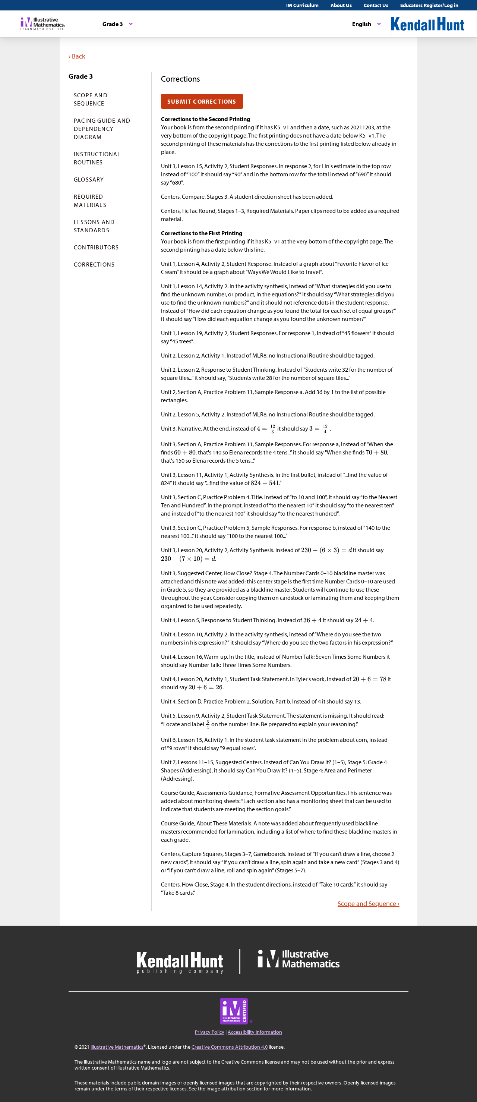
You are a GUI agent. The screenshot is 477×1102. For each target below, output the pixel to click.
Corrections (94, 264)
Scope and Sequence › (368, 903)
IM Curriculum (302, 5)
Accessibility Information (255, 1032)
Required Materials (90, 200)
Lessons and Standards (94, 226)
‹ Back (77, 56)
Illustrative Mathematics (117, 1046)
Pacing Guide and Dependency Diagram (102, 129)
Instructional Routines (97, 158)
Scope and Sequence (91, 99)
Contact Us (376, 5)
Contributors (96, 247)
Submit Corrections (202, 101)
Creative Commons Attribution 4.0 (230, 1046)
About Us (341, 5)
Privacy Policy (209, 1032)
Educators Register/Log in (429, 5)
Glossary (89, 179)
